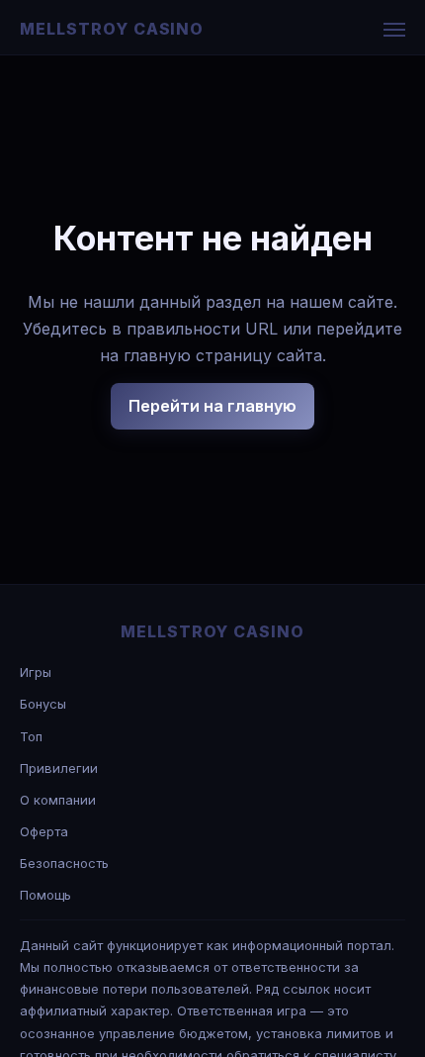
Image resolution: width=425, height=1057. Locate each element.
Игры (35, 672)
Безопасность (64, 863)
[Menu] (394, 30)
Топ (31, 736)
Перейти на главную (212, 406)
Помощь (45, 895)
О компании (58, 800)
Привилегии (59, 768)
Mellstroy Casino (112, 29)
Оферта (44, 831)
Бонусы (43, 704)
